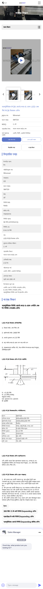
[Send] (40, 585)
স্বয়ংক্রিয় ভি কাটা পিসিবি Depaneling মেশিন (19, 516)
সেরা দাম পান (11, 139)
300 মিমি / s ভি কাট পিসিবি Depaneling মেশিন (20, 511)
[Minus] (39, 532)
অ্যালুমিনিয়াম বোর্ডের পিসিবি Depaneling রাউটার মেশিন (22, 522)
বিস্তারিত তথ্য (11, 147)
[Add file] (3, 585)
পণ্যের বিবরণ (31, 147)
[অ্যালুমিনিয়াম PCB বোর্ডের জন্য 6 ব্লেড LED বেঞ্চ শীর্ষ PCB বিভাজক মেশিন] (21, 60)
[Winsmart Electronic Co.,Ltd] (22, 3)
